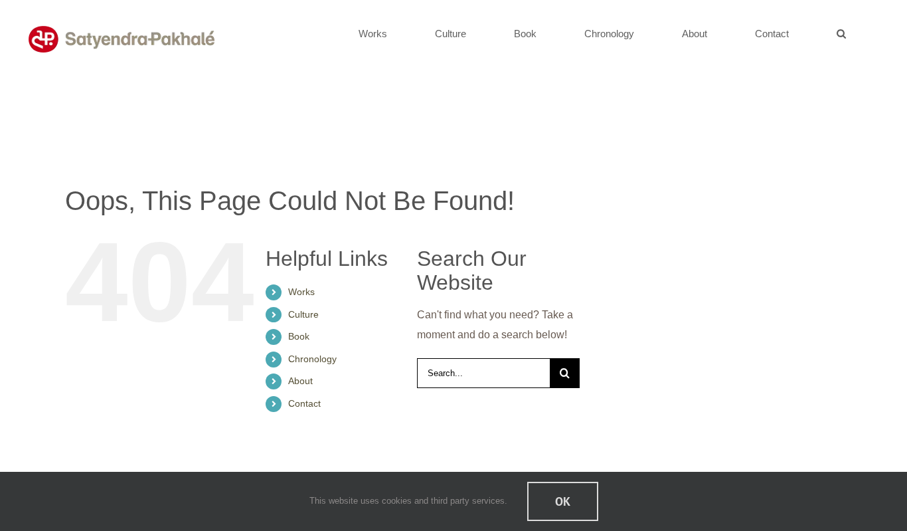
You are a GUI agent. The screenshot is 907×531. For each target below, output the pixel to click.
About (300, 380)
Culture (303, 314)
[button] (841, 33)
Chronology (312, 359)
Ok (562, 501)
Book (298, 336)
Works (301, 291)
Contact (304, 403)
